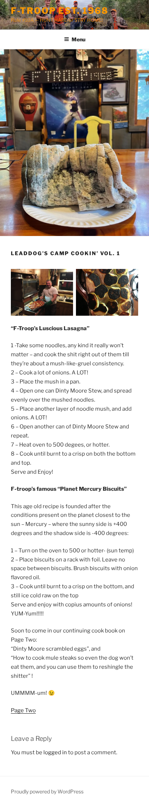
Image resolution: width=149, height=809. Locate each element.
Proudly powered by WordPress (47, 791)
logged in (55, 752)
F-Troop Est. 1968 (59, 10)
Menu (78, 39)
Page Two (23, 710)
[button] (42, 292)
